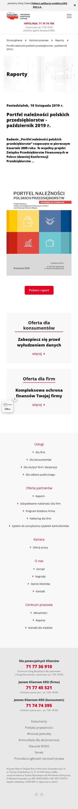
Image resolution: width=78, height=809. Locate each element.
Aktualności (40, 613)
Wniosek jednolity (39, 734)
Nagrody (40, 576)
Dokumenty (39, 721)
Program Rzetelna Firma (40, 511)
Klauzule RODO (39, 746)
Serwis (39, 752)
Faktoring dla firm (40, 518)
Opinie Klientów (40, 584)
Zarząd (40, 569)
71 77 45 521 (39, 687)
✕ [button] (74, 5)
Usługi (39, 444)
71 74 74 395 (39, 705)
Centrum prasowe (38, 40)
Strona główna (14, 40)
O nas (39, 561)
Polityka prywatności (39, 728)
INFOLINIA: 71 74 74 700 (39, 23)
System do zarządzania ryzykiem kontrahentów (40, 526)
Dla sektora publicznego (40, 474)
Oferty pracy (40, 547)
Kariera (39, 539)
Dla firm (40, 452)
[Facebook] (36, 794)
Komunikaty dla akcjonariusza (39, 740)
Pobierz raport (39, 290)
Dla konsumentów (40, 459)
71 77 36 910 (39, 666)
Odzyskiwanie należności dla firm (40, 503)
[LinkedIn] (42, 794)
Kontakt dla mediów (40, 627)
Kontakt (40, 591)
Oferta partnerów (39, 488)
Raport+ (40, 496)
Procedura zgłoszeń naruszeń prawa (39, 759)
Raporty (59, 40)
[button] (69, 16)
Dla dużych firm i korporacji (40, 467)
